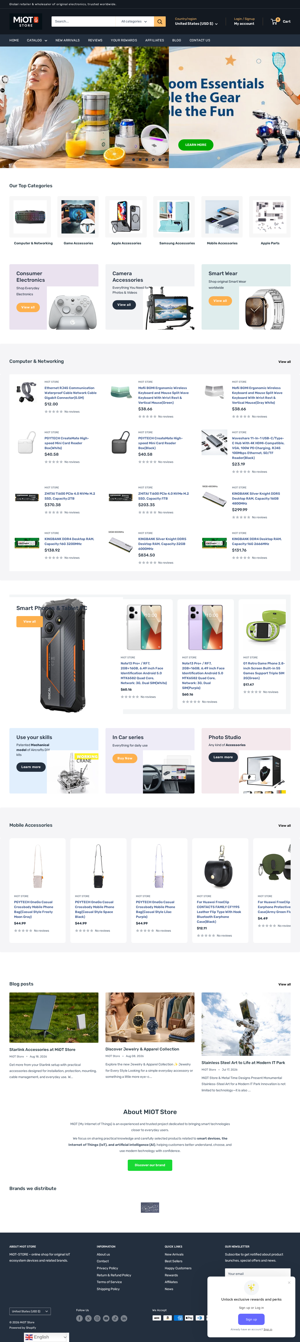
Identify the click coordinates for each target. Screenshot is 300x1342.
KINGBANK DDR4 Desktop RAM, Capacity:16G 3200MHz (69, 541)
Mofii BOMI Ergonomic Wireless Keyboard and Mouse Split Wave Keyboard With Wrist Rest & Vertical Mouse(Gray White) (257, 395)
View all (285, 362)
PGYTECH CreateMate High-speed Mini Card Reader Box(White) (67, 443)
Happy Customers (178, 1268)
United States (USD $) (26, 1311)
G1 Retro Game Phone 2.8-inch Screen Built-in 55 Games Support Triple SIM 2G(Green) (264, 670)
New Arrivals (68, 40)
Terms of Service (109, 1282)
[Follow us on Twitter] (88, 1318)
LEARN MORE (27, 145)
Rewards (171, 1275)
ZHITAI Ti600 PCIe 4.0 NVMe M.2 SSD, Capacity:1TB (163, 496)
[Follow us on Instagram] (97, 1318)
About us (103, 1254)
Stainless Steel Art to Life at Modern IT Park (243, 1062)
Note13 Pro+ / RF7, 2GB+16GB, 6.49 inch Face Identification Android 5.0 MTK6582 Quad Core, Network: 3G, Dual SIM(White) (144, 673)
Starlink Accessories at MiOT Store (42, 1049)
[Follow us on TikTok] (115, 1318)
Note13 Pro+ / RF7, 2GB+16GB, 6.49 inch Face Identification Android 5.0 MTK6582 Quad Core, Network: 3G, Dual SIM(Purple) (203, 675)
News (169, 1289)
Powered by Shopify (22, 1327)
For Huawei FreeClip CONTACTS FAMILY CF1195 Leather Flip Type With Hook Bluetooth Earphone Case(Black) (219, 912)
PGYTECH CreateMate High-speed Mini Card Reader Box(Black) (160, 443)
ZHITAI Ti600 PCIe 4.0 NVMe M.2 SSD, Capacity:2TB (70, 496)
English (41, 1337)
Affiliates (154, 40)
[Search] (160, 21)
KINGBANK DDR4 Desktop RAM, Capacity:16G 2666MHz (257, 541)
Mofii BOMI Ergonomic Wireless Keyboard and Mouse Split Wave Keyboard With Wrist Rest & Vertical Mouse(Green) (163, 395)
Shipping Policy (108, 1289)
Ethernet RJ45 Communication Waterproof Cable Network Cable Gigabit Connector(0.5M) (71, 393)
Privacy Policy (107, 1268)
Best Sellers (173, 1261)
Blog (176, 40)
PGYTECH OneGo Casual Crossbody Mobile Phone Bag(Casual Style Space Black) (94, 909)
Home (14, 40)
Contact (103, 1261)
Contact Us (200, 40)
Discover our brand (150, 1165)
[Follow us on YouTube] (106, 1318)
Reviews (95, 40)
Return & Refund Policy (114, 1275)
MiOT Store (52, 381)
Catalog (34, 40)
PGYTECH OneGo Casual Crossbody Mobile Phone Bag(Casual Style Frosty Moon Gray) (33, 909)
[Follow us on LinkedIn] (124, 1318)
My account (244, 24)
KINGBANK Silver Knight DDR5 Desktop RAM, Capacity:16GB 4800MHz (256, 498)
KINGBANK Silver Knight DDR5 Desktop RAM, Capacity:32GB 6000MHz (162, 544)
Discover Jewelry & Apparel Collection (142, 1049)
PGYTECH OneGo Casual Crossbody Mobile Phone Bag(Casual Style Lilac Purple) (155, 909)
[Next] (290, 219)
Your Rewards (124, 40)
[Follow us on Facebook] (79, 1318)
